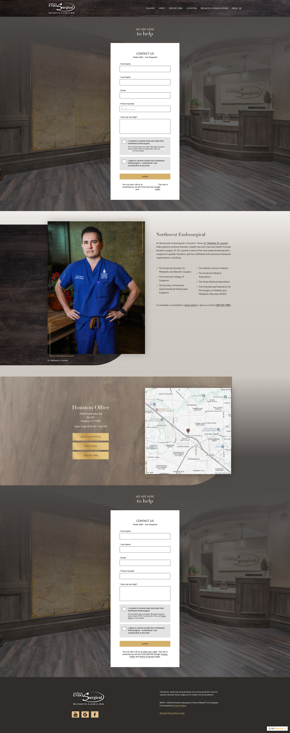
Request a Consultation (214, 8)
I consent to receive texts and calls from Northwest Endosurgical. (147, 146)
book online (190, 305)
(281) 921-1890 (150, 184)
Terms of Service (147, 189)
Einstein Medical (179, 706)
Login (182, 713)
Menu (235, 8)
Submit (145, 176)
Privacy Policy (173, 713)
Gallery (150, 8)
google (85, 714)
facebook (94, 714)
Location (191, 8)
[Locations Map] (188, 431)
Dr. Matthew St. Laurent (216, 243)
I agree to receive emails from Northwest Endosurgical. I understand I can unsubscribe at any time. (146, 163)
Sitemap (163, 713)
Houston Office (90, 408)
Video (162, 8)
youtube (75, 714)
